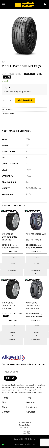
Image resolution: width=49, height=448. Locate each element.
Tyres (4, 62)
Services (30, 411)
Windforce (7, 234)
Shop (4, 402)
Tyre (28, 397)
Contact (6, 411)
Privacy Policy (24, 425)
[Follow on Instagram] (24, 432)
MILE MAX (41, 234)
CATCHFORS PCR (33, 306)
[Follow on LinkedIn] (28, 432)
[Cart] (45, 4)
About (5, 407)
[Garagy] (24, 4)
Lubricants (31, 407)
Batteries (31, 402)
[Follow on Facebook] (20, 432)
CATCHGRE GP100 (9, 237)
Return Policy (25, 427)
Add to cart (24, 100)
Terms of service (24, 422)
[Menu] (3, 4)
